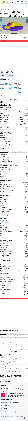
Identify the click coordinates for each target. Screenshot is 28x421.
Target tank (3, 35)
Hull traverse (17, 336)
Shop (25, 3)
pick (25, 37)
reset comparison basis (14, 99)
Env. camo (16, 151)
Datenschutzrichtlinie (6, 404)
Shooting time (3, 333)
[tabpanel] (14, 230)
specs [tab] (2, 75)
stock (17, 79)
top (27, 79)
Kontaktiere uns (5, 405)
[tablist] (7, 75)
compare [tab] (11, 75)
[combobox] (5, 2)
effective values (7, 102)
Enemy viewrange (4, 151)
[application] (14, 345)
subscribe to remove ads (6, 41)
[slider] (8, 152)
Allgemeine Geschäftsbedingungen (10, 402)
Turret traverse (18, 333)
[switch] (1, 102)
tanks (21, 3)
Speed (1, 336)
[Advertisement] (14, 56)
